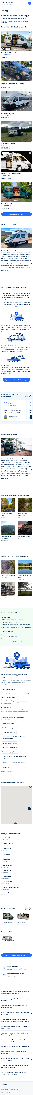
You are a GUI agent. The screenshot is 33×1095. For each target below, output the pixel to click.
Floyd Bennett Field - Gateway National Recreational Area (13, 737)
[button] (29, 808)
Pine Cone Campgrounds (9, 728)
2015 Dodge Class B (10, 405)
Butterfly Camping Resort (9, 752)
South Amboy (4, 22)
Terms (2, 1092)
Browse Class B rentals (16, 214)
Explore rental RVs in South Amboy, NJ (16, 380)
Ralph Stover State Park (8, 575)
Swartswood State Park (24, 598)
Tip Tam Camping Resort (9, 743)
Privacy (8, 1092)
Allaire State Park (6, 598)
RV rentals (3, 21)
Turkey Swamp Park (8, 723)
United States (17, 21)
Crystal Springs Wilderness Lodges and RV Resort (14, 757)
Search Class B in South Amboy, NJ (16, 955)
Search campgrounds (7, 771)
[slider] (7, 55)
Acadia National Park (24, 536)
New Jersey (25, 21)
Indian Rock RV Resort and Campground (13, 762)
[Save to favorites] (30, 32)
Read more (4, 270)
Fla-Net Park (5, 767)
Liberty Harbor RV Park (9, 732)
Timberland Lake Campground (11, 747)
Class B (10, 21)
